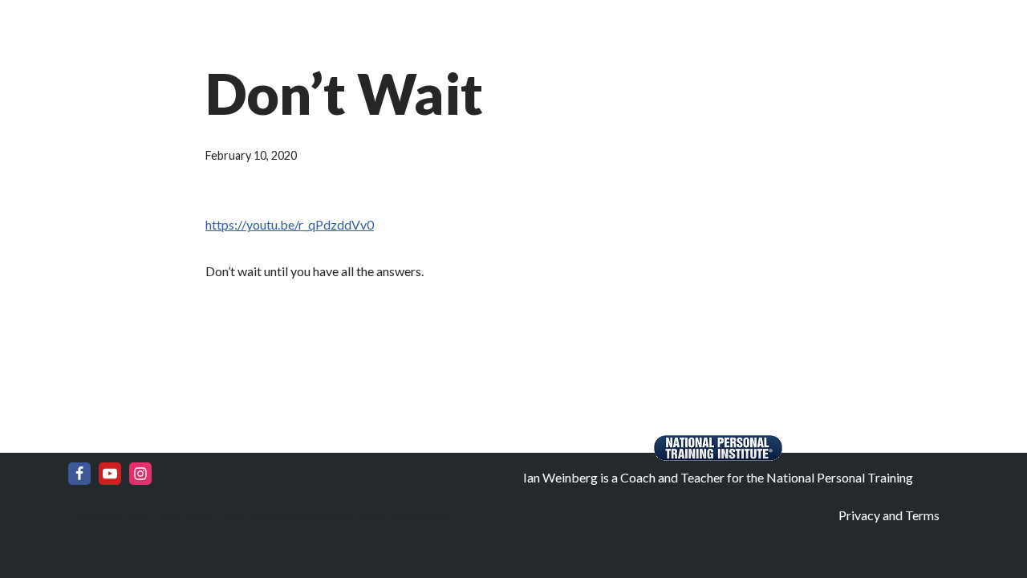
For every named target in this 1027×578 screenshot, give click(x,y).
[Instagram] (140, 473)
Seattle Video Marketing (382, 514)
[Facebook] (79, 473)
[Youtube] (110, 473)
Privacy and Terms (889, 515)
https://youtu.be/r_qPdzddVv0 (289, 224)
